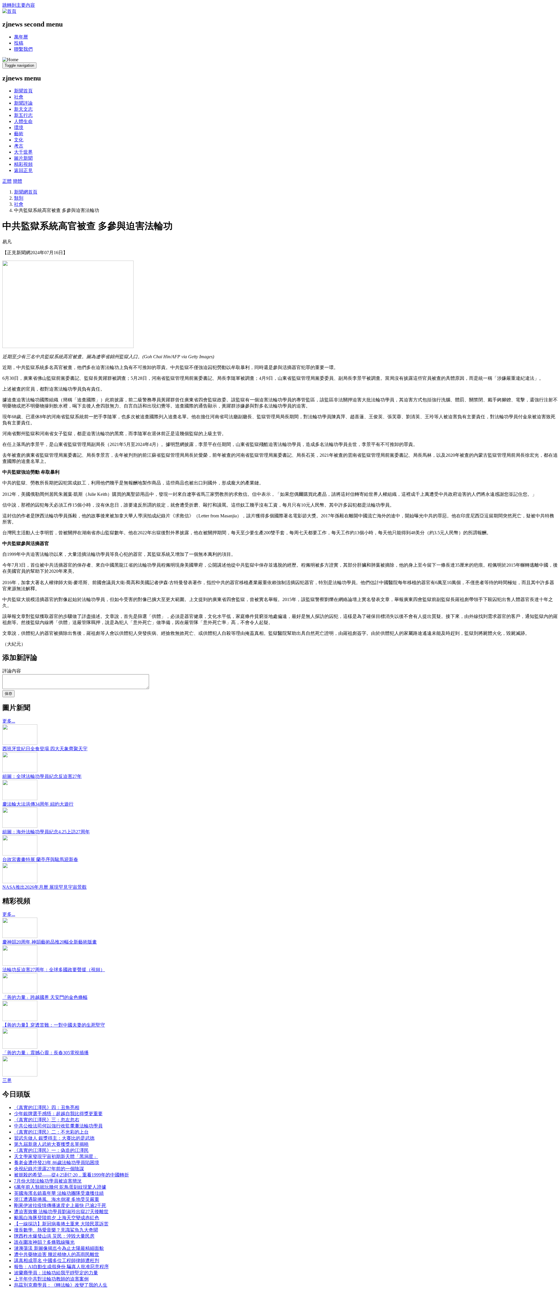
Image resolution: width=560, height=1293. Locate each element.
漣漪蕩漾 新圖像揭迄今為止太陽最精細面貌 (59, 1248)
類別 (18, 198)
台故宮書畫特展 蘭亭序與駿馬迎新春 (40, 859)
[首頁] (9, 11)
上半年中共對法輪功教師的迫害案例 (51, 1278)
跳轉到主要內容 (18, 5)
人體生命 (23, 121)
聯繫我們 (23, 49)
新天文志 (23, 109)
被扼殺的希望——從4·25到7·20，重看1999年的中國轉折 (71, 1174)
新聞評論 (23, 103)
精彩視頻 (23, 164)
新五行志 (23, 115)
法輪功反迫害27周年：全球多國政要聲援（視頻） (53, 969)
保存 (8, 693)
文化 (18, 139)
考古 (18, 145)
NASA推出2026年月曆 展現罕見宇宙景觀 (44, 887)
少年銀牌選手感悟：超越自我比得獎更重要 (58, 1113)
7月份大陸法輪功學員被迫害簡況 (48, 1180)
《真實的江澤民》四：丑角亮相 (46, 1107)
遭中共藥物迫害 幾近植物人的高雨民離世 (56, 1254)
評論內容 (11, 670)
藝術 (18, 133)
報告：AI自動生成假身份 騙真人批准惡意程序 (61, 1266)
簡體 (17, 181)
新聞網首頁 (25, 191)
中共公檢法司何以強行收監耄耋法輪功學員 (58, 1125)
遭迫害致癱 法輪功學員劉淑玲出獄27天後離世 (61, 1211)
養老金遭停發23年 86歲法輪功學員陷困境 (56, 1162)
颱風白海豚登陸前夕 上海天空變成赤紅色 (56, 1217)
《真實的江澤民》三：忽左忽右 (46, 1119)
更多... (8, 720)
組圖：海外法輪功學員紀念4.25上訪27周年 (46, 831)
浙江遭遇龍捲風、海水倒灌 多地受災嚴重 (56, 1199)
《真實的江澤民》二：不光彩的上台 (51, 1131)
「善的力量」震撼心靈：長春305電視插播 (45, 1052)
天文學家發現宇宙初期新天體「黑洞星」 (56, 1156)
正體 (7, 181)
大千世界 (23, 152)
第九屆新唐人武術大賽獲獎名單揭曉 (51, 1144)
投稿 (18, 43)
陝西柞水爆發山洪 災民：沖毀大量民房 (54, 1236)
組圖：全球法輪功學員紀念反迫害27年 (42, 776)
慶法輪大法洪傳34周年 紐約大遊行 (38, 804)
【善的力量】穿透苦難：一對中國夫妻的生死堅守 (53, 1025)
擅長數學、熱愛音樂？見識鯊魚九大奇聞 (56, 1229)
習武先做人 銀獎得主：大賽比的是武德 (54, 1138)
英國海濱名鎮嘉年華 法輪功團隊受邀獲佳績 (59, 1193)
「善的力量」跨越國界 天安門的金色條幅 (45, 997)
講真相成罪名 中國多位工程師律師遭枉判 (56, 1260)
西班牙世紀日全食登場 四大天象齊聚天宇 (45, 748)
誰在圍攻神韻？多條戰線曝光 (44, 1242)
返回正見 (23, 170)
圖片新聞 (23, 158)
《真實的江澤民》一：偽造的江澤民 (51, 1150)
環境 (18, 127)
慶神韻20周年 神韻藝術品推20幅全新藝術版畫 (49, 941)
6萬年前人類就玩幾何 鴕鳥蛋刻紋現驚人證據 (60, 1187)
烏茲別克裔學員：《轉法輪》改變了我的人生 (60, 1285)
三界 (7, 1080)
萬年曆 (21, 36)
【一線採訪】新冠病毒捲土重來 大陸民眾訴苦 (61, 1223)
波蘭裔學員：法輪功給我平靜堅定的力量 (56, 1272)
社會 (18, 96)
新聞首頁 (23, 90)
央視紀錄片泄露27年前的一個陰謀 (49, 1168)
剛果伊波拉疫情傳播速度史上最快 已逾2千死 (60, 1205)
